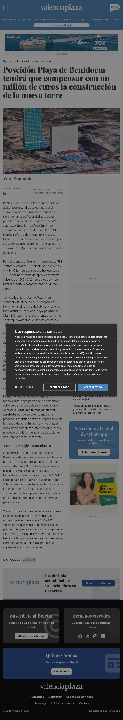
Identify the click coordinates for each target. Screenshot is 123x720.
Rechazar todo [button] (60, 386)
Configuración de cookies (76, 374)
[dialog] (61, 360)
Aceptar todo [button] (93, 386)
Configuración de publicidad (77, 370)
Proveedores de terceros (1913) (67, 353)
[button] (24, 387)
